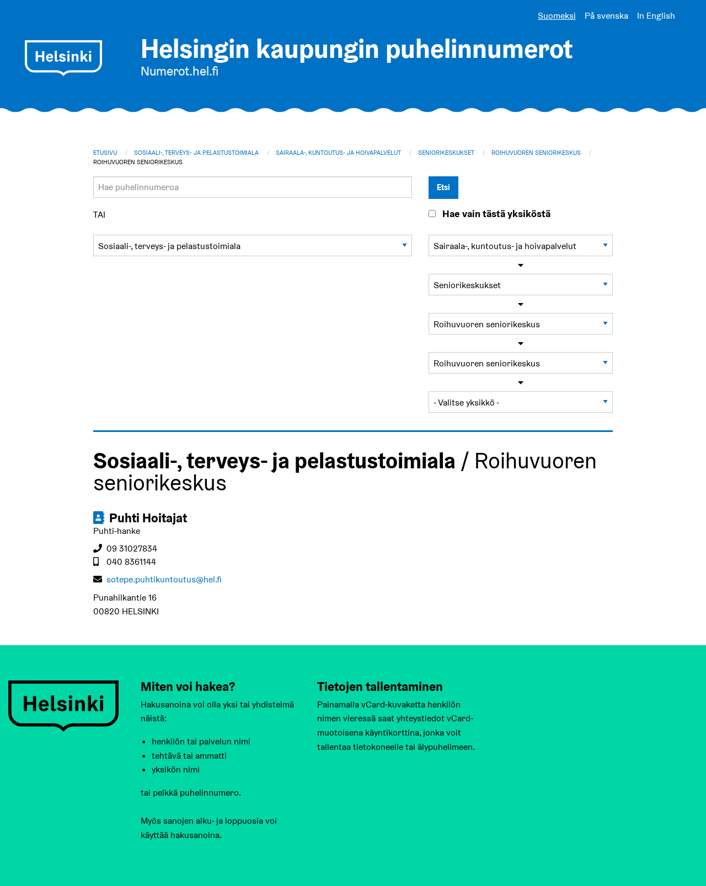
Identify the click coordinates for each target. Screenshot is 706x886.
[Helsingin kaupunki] (63, 705)
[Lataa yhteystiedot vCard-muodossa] (99, 518)
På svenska (606, 15)
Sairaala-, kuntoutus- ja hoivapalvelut (338, 152)
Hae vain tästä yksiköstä (496, 214)
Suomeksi (557, 15)
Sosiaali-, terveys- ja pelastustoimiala (196, 152)
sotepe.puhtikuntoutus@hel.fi (164, 579)
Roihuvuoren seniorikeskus (536, 152)
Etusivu (105, 152)
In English (656, 15)
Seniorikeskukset (446, 152)
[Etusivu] (63, 58)
